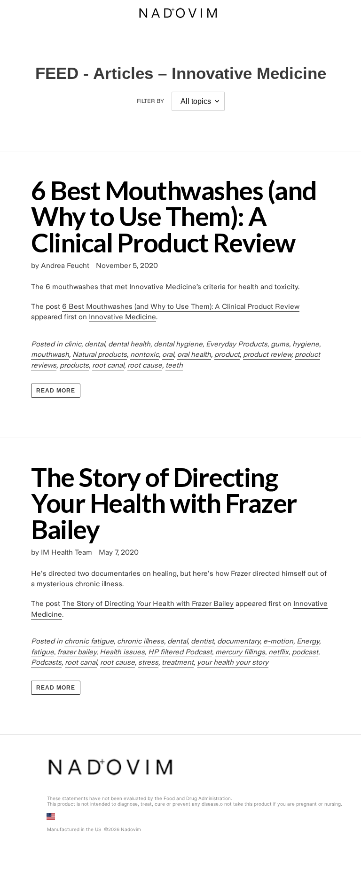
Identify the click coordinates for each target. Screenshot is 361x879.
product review (267, 354)
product (227, 354)
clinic (72, 344)
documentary (238, 641)
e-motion (278, 641)
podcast (305, 652)
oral (168, 354)
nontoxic (144, 354)
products (74, 365)
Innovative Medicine (122, 317)
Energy (308, 641)
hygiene (305, 344)
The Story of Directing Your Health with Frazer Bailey (164, 503)
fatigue (42, 652)
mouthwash (50, 354)
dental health (129, 344)
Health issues (122, 652)
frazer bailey (76, 652)
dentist (202, 641)
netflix (278, 652)
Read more (55, 390)
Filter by (150, 101)
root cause (144, 365)
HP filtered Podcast (180, 652)
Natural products (99, 354)
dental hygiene (178, 344)
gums (280, 344)
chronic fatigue (89, 641)
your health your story (232, 662)
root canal (108, 365)
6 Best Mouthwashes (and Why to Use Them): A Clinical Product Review (174, 216)
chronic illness (140, 641)
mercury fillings (240, 652)
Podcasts (46, 662)
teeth (174, 365)
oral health (194, 354)
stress (148, 662)
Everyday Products (236, 344)
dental (95, 344)
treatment (178, 662)
